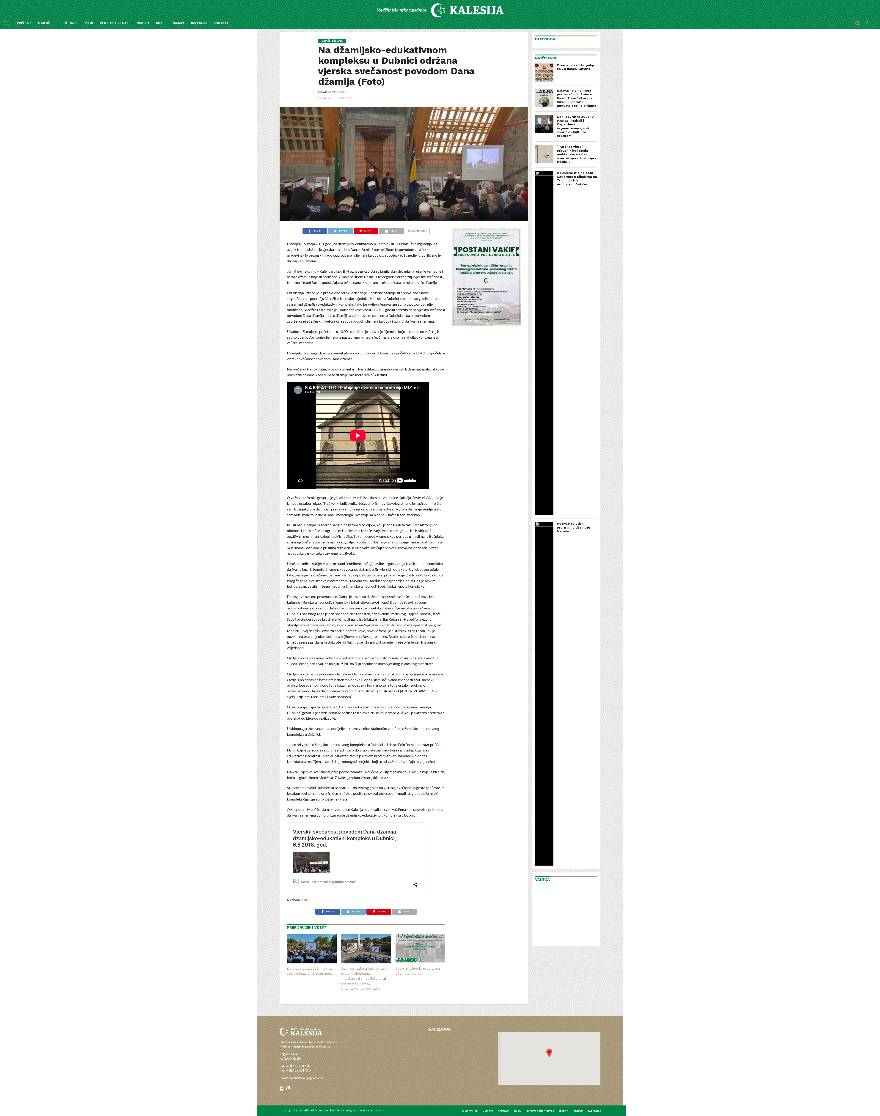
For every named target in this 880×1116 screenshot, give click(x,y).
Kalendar (199, 23)
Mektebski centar (115, 23)
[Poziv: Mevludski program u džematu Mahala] (420, 962)
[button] (549, 1053)
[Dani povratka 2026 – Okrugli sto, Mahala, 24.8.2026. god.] (312, 962)
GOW (381, 1110)
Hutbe (161, 23)
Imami (88, 23)
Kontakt (221, 23)
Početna (24, 23)
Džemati (70, 23)
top (305, 900)
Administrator (337, 91)
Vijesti (143, 23)
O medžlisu (47, 23)
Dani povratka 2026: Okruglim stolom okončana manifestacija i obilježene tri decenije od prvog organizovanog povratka (365, 978)
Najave (179, 23)
